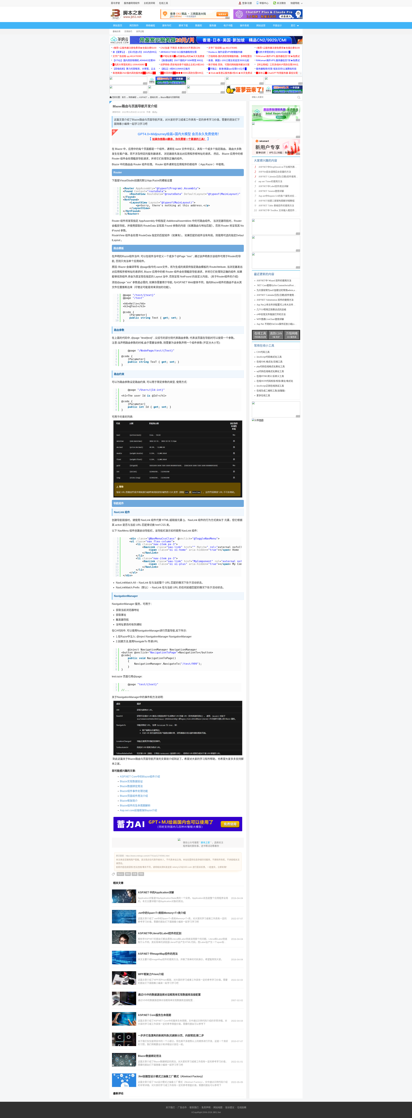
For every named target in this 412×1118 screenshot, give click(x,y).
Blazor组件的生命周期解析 (135, 805)
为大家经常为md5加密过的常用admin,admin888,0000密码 (285, 290)
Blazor (120, 874)
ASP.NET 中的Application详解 (156, 892)
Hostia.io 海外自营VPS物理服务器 (225, 52)
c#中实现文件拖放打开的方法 (271, 314)
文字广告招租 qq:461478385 (222, 48)
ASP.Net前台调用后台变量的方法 (274, 172)
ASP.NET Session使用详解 (271, 191)
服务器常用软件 (132, 3)
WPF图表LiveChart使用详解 (270, 319)
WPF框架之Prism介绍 (151, 974)
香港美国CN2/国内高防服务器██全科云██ (134, 73)
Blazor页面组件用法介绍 (134, 796)
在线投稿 (241, 1107)
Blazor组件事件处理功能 (134, 791)
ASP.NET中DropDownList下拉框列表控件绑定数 (282, 167)
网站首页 (117, 25)
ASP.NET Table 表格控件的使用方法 (276, 205)
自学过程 (140, 31)
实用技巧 (128, 31)
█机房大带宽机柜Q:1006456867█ (273, 52)
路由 (128, 874)
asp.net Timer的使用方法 (270, 181)
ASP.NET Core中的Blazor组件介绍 (140, 776)
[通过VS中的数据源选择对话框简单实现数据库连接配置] (124, 998)
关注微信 (281, 3)
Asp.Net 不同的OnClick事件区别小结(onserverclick (281, 324)
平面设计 (277, 25)
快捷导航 (295, 3)
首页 (124, 97)
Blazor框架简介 (129, 800)
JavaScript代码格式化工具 (269, 357)
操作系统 (244, 25)
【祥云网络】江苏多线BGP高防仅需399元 (277, 64)
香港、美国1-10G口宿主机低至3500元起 (228, 60)
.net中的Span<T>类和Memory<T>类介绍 (162, 913)
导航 (141, 874)
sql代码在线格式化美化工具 (270, 371)
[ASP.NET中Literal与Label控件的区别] (124, 937)
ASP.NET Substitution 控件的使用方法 (275, 300)
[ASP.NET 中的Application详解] (124, 896)
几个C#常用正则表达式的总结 (271, 309)
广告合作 (182, 1107)
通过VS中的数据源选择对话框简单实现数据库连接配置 (169, 994)
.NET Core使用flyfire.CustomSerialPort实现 (277, 285)
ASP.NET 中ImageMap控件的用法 (158, 953)
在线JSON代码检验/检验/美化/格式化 (275, 381)
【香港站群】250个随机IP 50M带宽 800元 (181, 60)
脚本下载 (183, 25)
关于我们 (170, 1107)
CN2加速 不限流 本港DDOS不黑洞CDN (180, 48)
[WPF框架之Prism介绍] (124, 978)
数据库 (198, 25)
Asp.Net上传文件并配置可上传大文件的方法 (278, 305)
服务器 (212, 25)
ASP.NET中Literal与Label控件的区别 (159, 933)
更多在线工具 (263, 395)
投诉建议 (229, 1107)
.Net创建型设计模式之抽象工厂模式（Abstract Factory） (171, 1076)
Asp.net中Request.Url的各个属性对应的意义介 (280, 196)
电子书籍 (228, 25)
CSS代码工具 (263, 352)
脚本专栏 (166, 25)
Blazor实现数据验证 (131, 781)
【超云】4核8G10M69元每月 (175, 68)
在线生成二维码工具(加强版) (271, 390)
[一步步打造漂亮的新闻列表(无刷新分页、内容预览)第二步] (124, 1039)
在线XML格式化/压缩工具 (269, 361)
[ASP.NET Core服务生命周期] (124, 1019)
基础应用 (116, 31)
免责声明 (206, 1107)
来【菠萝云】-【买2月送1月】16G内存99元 (135, 52)
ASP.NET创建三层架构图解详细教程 (276, 201)
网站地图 (217, 1107)
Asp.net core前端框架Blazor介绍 (138, 810)
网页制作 (134, 25)
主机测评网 (149, 3)
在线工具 (163, 3)
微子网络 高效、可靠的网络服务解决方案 (228, 64)
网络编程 (150, 25)
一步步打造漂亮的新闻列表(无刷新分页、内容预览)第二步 (171, 1035)
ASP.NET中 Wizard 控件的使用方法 (274, 280)
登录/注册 (247, 3)
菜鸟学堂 (115, 3)
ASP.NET (143, 97)
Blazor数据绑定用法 (131, 786)
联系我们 (194, 1107)
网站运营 (260, 25)
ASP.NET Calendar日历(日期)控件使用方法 (279, 176)
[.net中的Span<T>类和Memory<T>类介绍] (124, 917)
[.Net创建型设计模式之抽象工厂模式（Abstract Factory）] (124, 1080)
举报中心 (263, 3)
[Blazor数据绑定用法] (124, 1060)
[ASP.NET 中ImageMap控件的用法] (124, 957)
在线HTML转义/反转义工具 (270, 376)
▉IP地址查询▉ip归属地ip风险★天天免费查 (182, 56)
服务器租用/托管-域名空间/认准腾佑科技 (276, 68)
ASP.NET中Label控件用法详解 (273, 186)
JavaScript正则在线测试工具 (270, 386)
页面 (134, 874)
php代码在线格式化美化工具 (271, 366)
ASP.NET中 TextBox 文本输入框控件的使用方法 (282, 210)
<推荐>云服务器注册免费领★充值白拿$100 (134, 48)
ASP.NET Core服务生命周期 (154, 1015)
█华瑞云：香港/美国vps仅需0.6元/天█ (227, 68)
